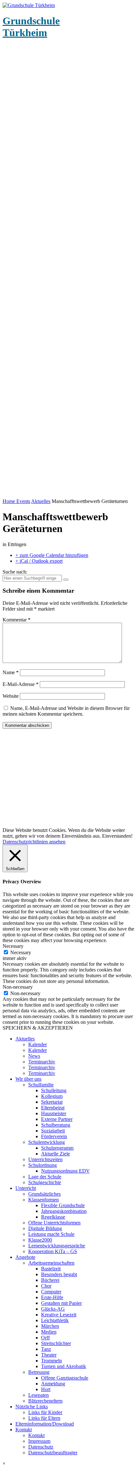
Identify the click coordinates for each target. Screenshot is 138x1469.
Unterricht (25, 1188)
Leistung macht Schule (51, 1234)
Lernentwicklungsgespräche (56, 1245)
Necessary (20, 952)
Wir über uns (28, 1079)
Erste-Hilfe (52, 1297)
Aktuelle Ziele (55, 1153)
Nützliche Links (31, 1406)
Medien (48, 1332)
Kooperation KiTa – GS (52, 1251)
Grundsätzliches (44, 1194)
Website (11, 696)
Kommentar (16, 619)
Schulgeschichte (44, 1182)
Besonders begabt (59, 1274)
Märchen (50, 1326)
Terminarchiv (41, 1061)
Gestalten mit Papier (61, 1303)
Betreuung (38, 1372)
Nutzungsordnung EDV (65, 1171)
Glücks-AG (53, 1309)
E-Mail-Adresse (21, 684)
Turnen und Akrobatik (63, 1366)
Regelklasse (53, 1217)
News (34, 1056)
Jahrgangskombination (64, 1211)
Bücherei (50, 1280)
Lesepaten (38, 1395)
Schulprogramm (57, 1148)
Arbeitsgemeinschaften (51, 1263)
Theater (48, 1355)
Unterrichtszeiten (45, 1159)
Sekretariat (52, 1102)
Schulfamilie (41, 1084)
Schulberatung (55, 1125)
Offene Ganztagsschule (64, 1378)
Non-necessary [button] (18, 987)
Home (9, 501)
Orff (45, 1337)
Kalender (37, 1044)
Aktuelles (40, 501)
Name (11, 672)
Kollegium (52, 1096)
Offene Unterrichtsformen (54, 1222)
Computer (51, 1291)
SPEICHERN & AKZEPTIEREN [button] (38, 1028)
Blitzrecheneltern (45, 1401)
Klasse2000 (40, 1240)
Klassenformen (43, 1199)
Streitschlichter (56, 1343)
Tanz (46, 1349)
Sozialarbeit (53, 1130)
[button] (69, 1463)
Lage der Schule (44, 1176)
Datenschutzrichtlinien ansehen (34, 841)
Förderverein (54, 1136)
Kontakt (23, 1429)
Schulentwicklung (46, 1142)
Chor (46, 1286)
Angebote (25, 1257)
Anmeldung (53, 1383)
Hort (45, 1389)
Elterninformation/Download (44, 1424)
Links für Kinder (45, 1412)
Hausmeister (53, 1113)
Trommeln (51, 1360)
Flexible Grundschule (63, 1205)
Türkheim (31, 26)
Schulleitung (53, 1090)
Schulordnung (42, 1165)
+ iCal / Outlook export (39, 561)
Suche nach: (15, 572)
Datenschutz (40, 1447)
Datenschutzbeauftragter (52, 1452)
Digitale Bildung (45, 1228)
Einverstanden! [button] (117, 836)
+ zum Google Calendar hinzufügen (51, 555)
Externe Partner (57, 1119)
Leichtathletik (55, 1320)
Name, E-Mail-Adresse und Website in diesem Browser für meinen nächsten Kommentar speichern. (66, 711)
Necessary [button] (13, 946)
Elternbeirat (53, 1107)
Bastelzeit (51, 1268)
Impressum (39, 1441)
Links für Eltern (44, 1418)
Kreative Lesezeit (58, 1314)
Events (23, 501)
